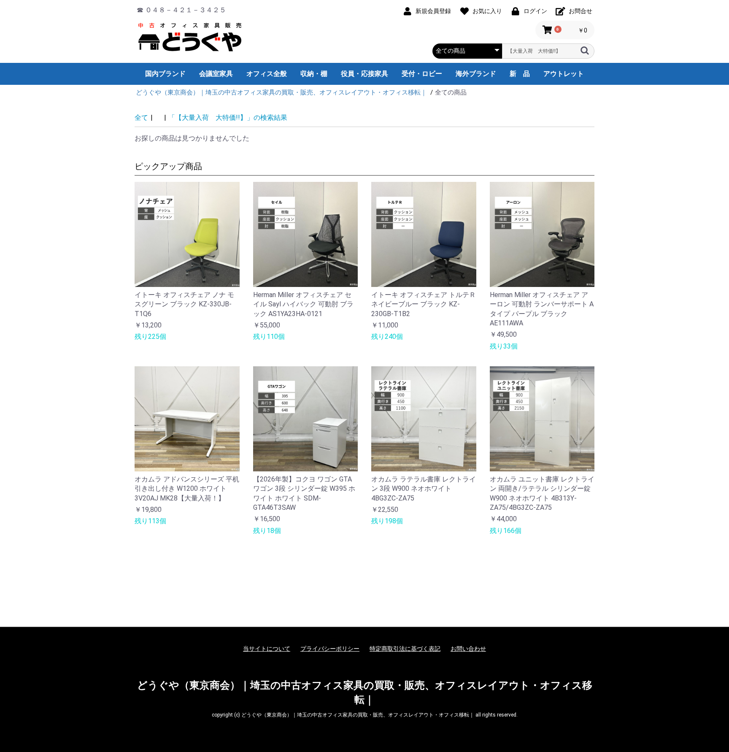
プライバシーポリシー (329, 648)
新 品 (520, 74)
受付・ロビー (422, 74)
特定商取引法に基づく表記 (405, 648)
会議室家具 (216, 74)
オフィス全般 (266, 74)
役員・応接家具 (364, 74)
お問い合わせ (468, 648)
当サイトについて (266, 648)
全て (141, 118)
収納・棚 (313, 74)
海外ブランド (476, 74)
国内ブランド (165, 74)
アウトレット (563, 74)
